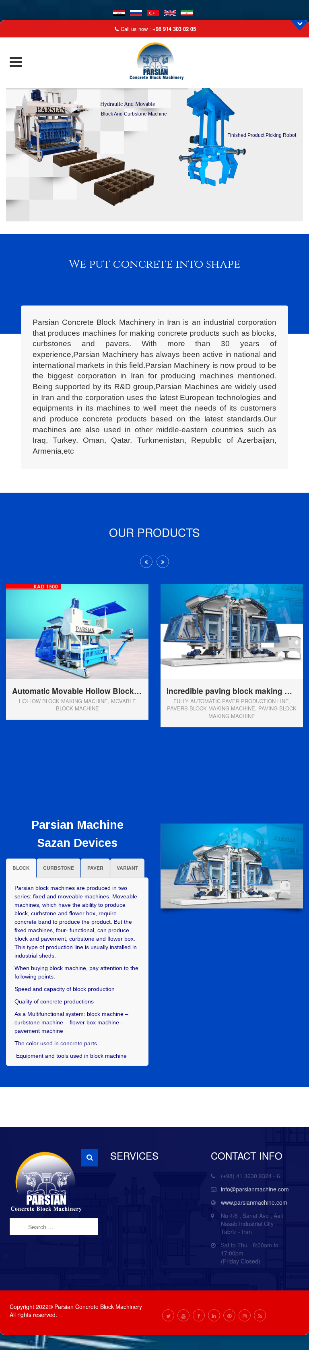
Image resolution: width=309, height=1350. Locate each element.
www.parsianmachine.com (254, 1202)
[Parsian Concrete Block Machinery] (154, 62)
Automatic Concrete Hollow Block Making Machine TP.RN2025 (234, 739)
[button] (16, 62)
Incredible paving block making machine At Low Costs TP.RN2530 (79, 691)
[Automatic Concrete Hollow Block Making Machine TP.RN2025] (245, 642)
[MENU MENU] (18, 62)
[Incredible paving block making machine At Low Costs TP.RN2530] (91, 618)
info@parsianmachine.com (255, 1189)
